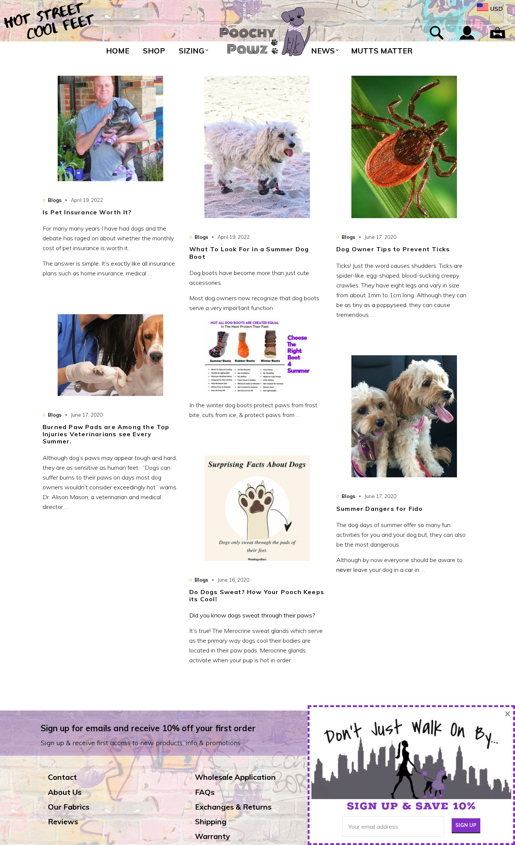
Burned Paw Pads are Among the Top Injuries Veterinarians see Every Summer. (106, 434)
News (323, 50)
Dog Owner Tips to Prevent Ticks (393, 249)
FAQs (205, 792)
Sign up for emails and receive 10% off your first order (148, 728)
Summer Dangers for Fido (379, 508)
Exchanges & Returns (233, 806)
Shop (154, 50)
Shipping (211, 821)
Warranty (212, 836)
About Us (64, 792)
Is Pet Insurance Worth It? (87, 212)
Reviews (63, 821)
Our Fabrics (68, 806)
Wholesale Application (235, 777)
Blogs (54, 200)
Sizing (191, 50)
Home (117, 50)
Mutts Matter (381, 50)
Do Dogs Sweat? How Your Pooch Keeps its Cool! (256, 595)
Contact (62, 777)
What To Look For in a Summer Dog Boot (249, 252)
